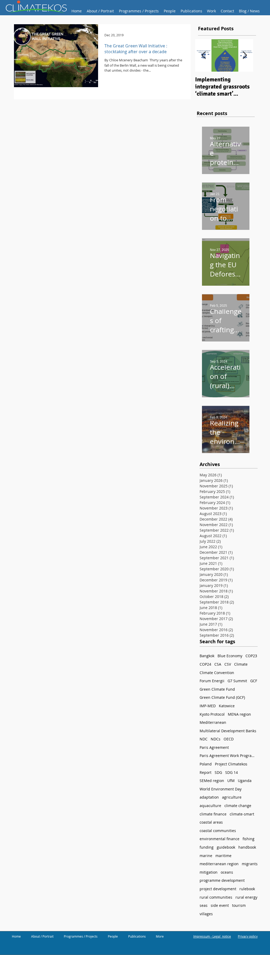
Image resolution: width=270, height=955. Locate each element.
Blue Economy (230, 655)
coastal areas (211, 822)
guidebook (226, 847)
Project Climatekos (231, 763)
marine (206, 855)
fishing (248, 838)
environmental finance (219, 838)
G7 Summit (237, 680)
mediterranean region (219, 863)
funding (207, 847)
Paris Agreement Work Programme (229, 755)
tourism (239, 905)
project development (218, 888)
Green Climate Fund (217, 689)
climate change (237, 805)
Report (205, 772)
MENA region (239, 714)
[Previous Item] (203, 55)
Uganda (245, 780)
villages (206, 913)
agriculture (232, 797)
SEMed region (212, 780)
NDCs (215, 738)
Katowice (227, 705)
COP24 (205, 664)
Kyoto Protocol (212, 714)
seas (204, 905)
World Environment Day (221, 788)
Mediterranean (213, 722)
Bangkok (207, 655)
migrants (250, 863)
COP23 (251, 655)
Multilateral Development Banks (228, 730)
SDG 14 (231, 772)
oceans (227, 872)
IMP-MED (208, 705)
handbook (247, 847)
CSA (217, 664)
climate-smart (242, 814)
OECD (229, 738)
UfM (231, 780)
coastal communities (218, 830)
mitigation (209, 872)
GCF (253, 680)
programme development (222, 880)
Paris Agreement (214, 747)
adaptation (209, 797)
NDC (204, 738)
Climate (241, 664)
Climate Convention (217, 672)
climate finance (213, 814)
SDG (218, 772)
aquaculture (210, 805)
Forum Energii (212, 680)
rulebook (247, 888)
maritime (223, 855)
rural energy (246, 897)
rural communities (216, 897)
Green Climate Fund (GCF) (222, 697)
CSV (227, 664)
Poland (206, 763)
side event (220, 905)
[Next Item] (244, 55)
